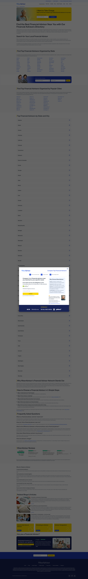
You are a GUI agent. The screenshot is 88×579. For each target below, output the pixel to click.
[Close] (67, 268)
